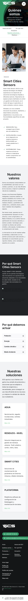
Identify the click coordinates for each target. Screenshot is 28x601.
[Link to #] (24, 4)
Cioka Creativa (7, 588)
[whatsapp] (2, 589)
